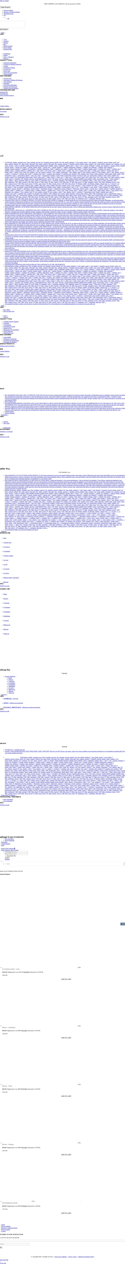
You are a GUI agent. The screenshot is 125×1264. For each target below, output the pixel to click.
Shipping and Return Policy (86, 1257)
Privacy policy (73, 1257)
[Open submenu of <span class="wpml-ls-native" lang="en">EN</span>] (4, 17)
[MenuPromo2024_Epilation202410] (64, 466)
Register (7, 859)
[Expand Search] (2, 861)
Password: (8, 854)
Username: (8, 852)
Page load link (4, 1260)
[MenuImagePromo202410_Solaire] (64, 741)
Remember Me (11, 856)
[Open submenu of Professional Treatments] (15, 795)
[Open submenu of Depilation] (8, 415)
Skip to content (4, 1)
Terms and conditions (60, 1257)
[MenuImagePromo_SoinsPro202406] (64, 835)
